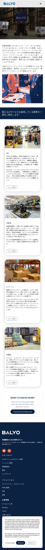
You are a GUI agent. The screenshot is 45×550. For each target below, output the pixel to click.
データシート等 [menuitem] (7, 504)
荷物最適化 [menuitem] (5, 466)
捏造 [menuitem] (3, 495)
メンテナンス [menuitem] (6, 474)
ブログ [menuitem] (4, 511)
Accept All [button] (20, 543)
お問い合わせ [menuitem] (6, 515)
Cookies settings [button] (10, 543)
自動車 (8, 223)
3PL (7, 153)
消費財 (8, 355)
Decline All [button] (31, 543)
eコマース (10, 287)
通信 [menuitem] (3, 470)
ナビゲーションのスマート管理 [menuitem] (12, 459)
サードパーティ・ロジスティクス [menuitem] (13, 484)
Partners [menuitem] (5, 507)
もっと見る (12, 187)
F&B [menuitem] (3, 491)
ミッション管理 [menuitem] (7, 463)
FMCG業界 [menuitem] (5, 487)
